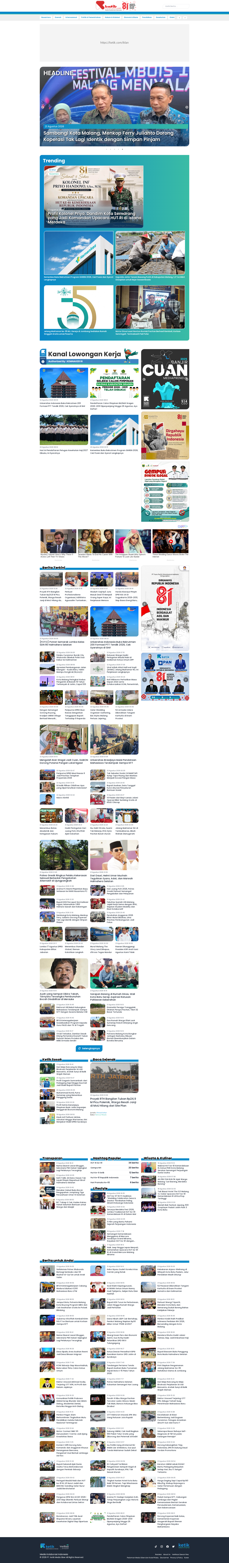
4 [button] (118, 149)
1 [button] (106, 149)
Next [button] (186, 107)
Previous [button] (42, 107)
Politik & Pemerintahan (91, 17)
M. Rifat (52, 170)
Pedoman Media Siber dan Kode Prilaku (143, 1557)
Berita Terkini (53, 568)
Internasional (71, 17)
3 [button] (114, 149)
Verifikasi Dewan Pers (180, 1554)
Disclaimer (164, 1557)
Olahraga (174, 17)
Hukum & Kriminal (112, 17)
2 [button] (110, 149)
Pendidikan (147, 17)
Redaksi (158, 1554)
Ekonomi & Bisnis (131, 17)
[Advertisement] (11, 59)
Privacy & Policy (176, 1557)
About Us (166, 1554)
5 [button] (122, 149)
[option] (114, 107)
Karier (186, 1557)
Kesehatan (160, 17)
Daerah (58, 17)
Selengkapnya (91, 1048)
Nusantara (46, 17)
